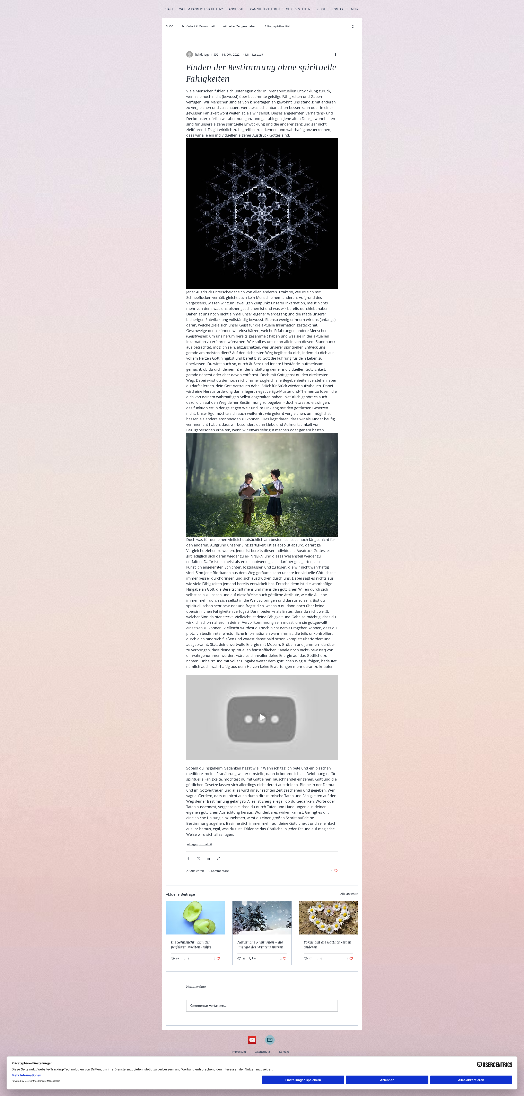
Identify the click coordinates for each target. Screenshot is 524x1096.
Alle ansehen (349, 894)
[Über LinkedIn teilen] (208, 858)
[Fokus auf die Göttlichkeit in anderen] (328, 917)
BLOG (169, 26)
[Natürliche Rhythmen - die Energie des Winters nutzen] (262, 917)
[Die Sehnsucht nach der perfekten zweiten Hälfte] (195, 917)
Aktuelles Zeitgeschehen (239, 26)
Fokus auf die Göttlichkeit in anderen (327, 944)
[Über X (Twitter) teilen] (198, 858)
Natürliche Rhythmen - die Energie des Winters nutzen (260, 944)
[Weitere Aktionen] (335, 54)
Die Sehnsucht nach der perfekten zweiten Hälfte (191, 944)
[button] (353, 26)
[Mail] (270, 1040)
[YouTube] (252, 1040)
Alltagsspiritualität (277, 26)
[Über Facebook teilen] (188, 858)
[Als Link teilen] (218, 858)
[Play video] (262, 717)
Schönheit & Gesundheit (198, 26)
